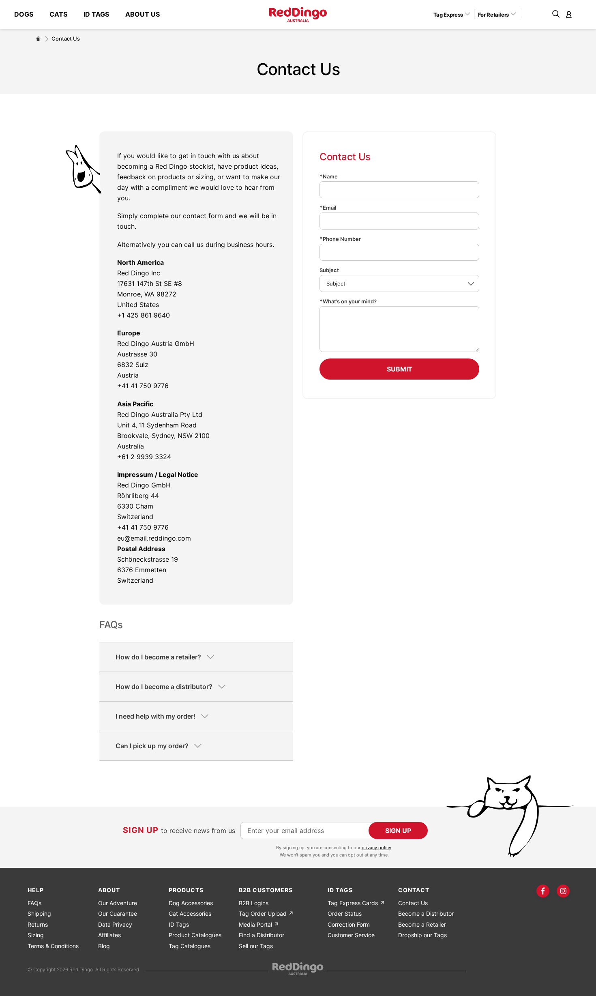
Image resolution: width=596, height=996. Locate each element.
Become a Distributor (426, 913)
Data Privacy (115, 924)
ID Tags (179, 924)
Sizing (36, 935)
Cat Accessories (190, 913)
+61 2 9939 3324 (144, 457)
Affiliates (109, 935)
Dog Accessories (191, 902)
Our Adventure (117, 902)
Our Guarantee (117, 913)
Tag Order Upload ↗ (266, 913)
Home (38, 38)
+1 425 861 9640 (143, 315)
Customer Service (351, 935)
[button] (454, 14)
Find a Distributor (261, 935)
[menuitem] (27, 14)
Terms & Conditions (53, 945)
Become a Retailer (422, 924)
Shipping (39, 913)
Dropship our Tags (422, 935)
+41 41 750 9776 (143, 386)
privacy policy (376, 847)
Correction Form (349, 924)
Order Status (345, 913)
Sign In (569, 14)
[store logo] (298, 14)
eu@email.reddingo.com (154, 538)
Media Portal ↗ (259, 924)
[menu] (91, 14)
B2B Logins (253, 902)
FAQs (34, 902)
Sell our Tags (256, 945)
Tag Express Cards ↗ (356, 902)
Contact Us (413, 902)
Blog (104, 945)
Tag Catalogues (189, 945)
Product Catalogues (195, 935)
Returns (38, 924)
